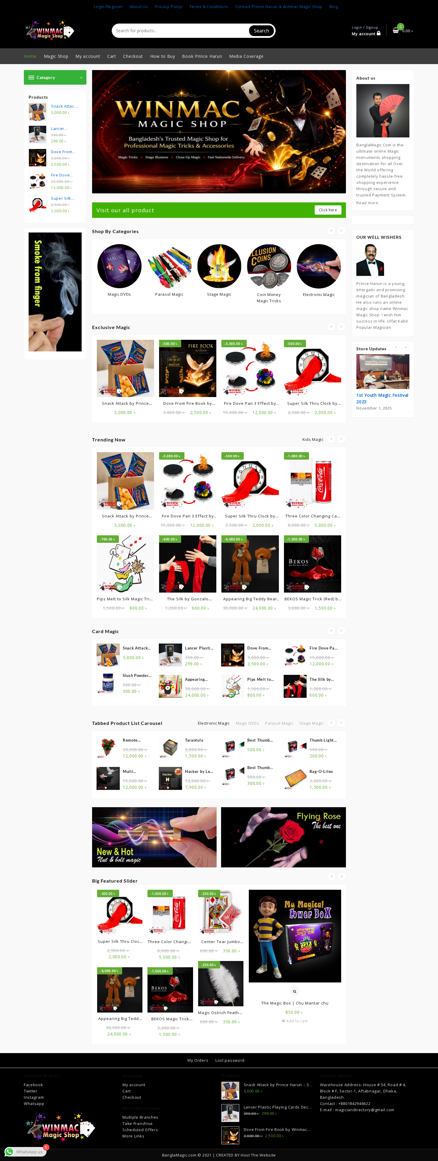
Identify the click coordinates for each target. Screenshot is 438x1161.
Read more (367, 202)
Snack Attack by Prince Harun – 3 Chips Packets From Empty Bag (136, 648)
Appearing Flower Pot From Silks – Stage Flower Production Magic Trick (197, 680)
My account (133, 1084)
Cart (126, 1091)
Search (261, 30)
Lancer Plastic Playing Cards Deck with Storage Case (198, 648)
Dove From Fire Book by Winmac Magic (261, 648)
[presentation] (331, 230)
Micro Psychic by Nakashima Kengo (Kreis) (323, 772)
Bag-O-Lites (259, 771)
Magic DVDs (247, 723)
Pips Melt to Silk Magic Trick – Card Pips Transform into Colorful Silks (261, 680)
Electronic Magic (214, 723)
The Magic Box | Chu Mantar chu (295, 1003)
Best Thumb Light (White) (198, 768)
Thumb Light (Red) (259, 740)
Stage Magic (311, 723)
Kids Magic (313, 439)
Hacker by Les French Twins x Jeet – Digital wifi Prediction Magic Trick (137, 772)
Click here (328, 210)
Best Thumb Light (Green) (197, 740)
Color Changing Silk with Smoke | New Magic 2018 (323, 740)
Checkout (131, 1097)
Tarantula (132, 740)
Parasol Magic (279, 723)
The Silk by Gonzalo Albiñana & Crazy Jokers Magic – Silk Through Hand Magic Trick (323, 680)
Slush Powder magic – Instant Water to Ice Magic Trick (136, 676)
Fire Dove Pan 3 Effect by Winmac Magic (324, 648)
